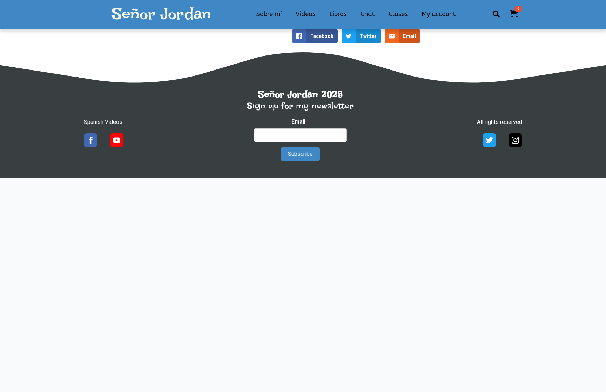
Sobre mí (269, 14)
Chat (368, 14)
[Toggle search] (496, 14)
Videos (305, 14)
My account (439, 14)
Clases (398, 14)
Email (300, 121)
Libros (337, 14)
